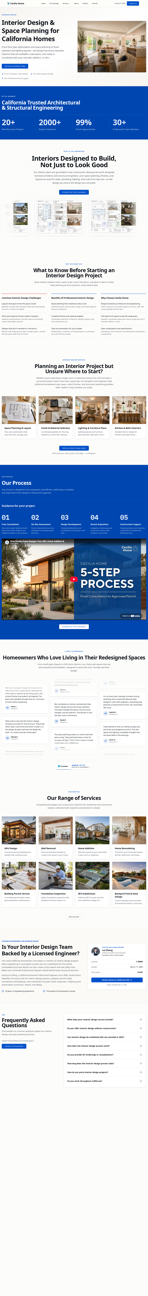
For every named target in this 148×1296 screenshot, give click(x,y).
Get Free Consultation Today (15, 66)
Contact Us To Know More (14, 1046)
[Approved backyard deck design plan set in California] (71, 217)
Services (66, 3)
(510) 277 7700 (120, 3)
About (76, 3)
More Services (74, 917)
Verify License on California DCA (115, 980)
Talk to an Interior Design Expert (74, 448)
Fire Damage (54, 3)
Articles (95, 3)
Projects (85, 3)
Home (43, 3)
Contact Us (133, 3)
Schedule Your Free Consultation (74, 192)
